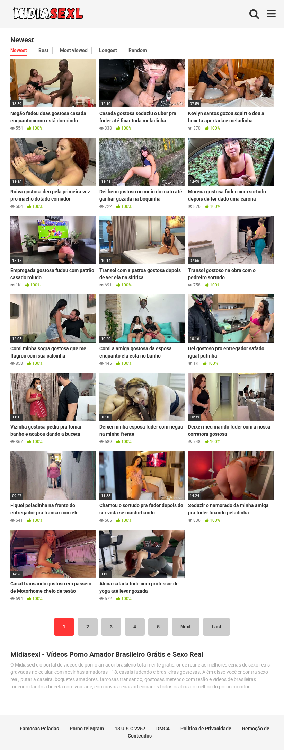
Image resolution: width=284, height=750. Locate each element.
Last (216, 626)
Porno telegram (87, 728)
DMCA (163, 728)
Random (137, 50)
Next (185, 626)
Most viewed (74, 50)
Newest (18, 50)
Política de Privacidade (205, 728)
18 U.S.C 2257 (130, 728)
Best (43, 50)
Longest (108, 50)
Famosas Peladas (39, 728)
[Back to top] (260, 729)
